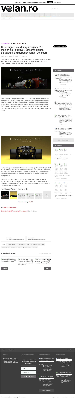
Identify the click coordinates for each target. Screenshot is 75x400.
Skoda (53, 14)
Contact (58, 397)
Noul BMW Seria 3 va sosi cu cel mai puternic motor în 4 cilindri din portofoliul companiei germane (65, 133)
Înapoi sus (70, 349)
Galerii (4, 18)
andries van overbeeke (9, 207)
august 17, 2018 (63, 136)
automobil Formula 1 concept (23, 244)
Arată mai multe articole (63, 140)
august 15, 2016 (65, 367)
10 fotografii (58, 178)
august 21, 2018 (63, 124)
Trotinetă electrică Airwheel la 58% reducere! (14, 211)
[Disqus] (26, 291)
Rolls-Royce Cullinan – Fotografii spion (61, 158)
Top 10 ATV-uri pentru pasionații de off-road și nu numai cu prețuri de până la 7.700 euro (66, 364)
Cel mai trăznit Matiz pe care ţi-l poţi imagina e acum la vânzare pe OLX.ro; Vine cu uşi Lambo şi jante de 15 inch (66, 380)
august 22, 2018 (63, 110)
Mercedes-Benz (29, 14)
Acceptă (50, 2)
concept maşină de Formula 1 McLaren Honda (11, 247)
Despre (53, 397)
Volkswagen (10, 14)
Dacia (3, 14)
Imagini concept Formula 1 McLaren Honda (14, 189)
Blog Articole (10, 18)
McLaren (24, 43)
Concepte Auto (5, 43)
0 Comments (23, 56)
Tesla (37, 14)
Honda (19, 43)
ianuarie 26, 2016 (65, 384)
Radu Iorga (4, 56)
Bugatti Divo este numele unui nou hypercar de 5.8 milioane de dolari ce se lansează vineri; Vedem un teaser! (65, 121)
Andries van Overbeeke (11, 244)
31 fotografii (58, 198)
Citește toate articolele (45, 253)
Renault (47, 14)
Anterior (5, 268)
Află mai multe (57, 2)
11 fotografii (57, 159)
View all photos (63, 159)
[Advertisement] (37, 31)
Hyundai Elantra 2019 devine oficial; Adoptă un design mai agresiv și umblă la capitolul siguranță (64, 94)
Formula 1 (14, 43)
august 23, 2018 (63, 97)
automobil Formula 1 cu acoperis (37, 244)
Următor (47, 268)
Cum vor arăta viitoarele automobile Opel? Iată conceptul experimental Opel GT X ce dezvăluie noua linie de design (65, 107)
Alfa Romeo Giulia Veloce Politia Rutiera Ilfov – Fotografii (63, 176)
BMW (22, 14)
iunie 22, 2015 (13, 56)
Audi (17, 14)
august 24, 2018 (63, 84)
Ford (42, 14)
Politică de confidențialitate (68, 397)
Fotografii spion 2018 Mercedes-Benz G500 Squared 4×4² (63, 196)
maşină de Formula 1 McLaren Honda (29, 247)
